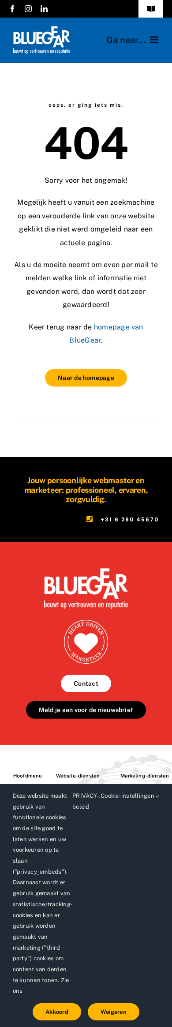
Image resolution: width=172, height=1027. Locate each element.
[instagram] (28, 8)
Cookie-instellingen (128, 795)
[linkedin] (44, 8)
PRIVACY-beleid (85, 801)
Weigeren (114, 1012)
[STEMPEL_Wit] (86, 623)
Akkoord (56, 1012)
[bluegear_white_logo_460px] (41, 29)
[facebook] (12, 8)
